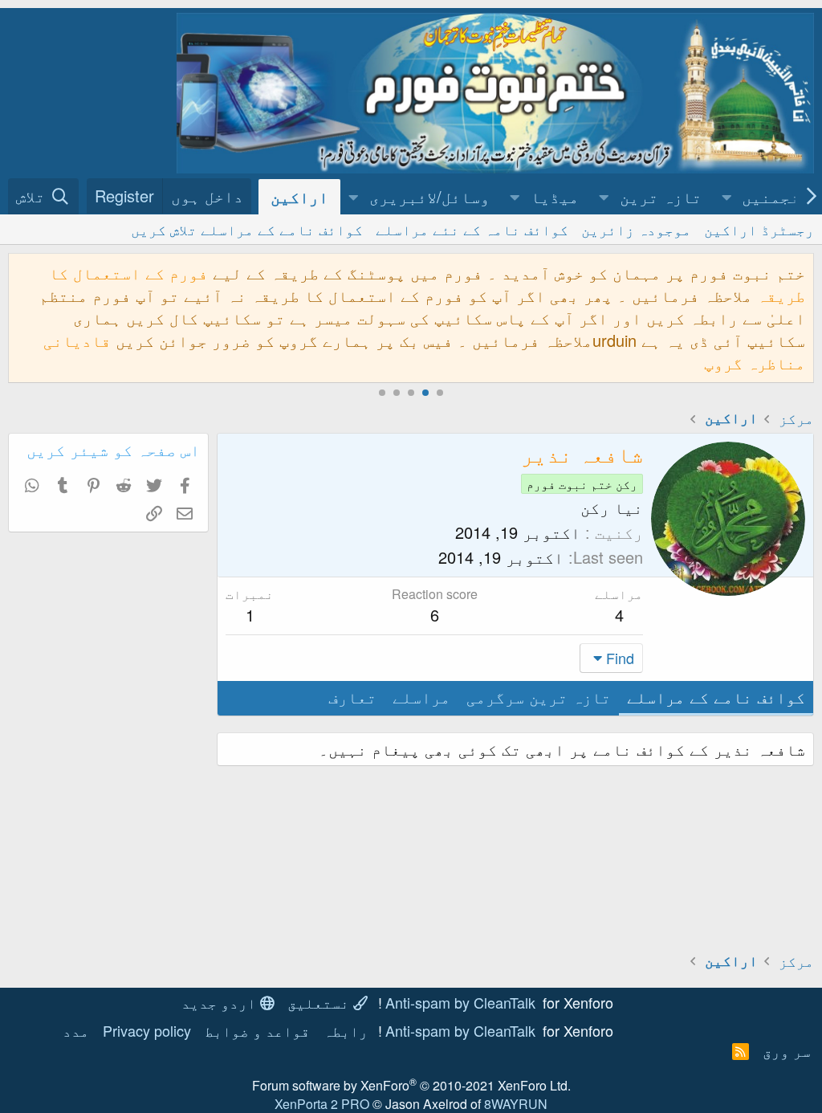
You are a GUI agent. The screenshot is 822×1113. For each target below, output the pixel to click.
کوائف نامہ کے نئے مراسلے (472, 228)
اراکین (299, 196)
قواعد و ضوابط (257, 1030)
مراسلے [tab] (421, 696)
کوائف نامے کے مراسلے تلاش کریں (247, 228)
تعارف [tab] (352, 696)
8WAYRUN (515, 1104)
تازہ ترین (661, 196)
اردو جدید (220, 1002)
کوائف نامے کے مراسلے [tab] (716, 696)
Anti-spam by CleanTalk (460, 1002)
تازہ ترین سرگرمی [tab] (538, 696)
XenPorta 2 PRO (322, 1104)
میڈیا (555, 196)
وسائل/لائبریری (429, 196)
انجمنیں (775, 196)
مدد (76, 1030)
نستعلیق (320, 1002)
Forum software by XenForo (411, 1085)
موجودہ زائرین (636, 228)
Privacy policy (147, 1030)
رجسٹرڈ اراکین (759, 228)
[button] (727, 196)
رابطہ (346, 1030)
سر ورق (787, 1050)
